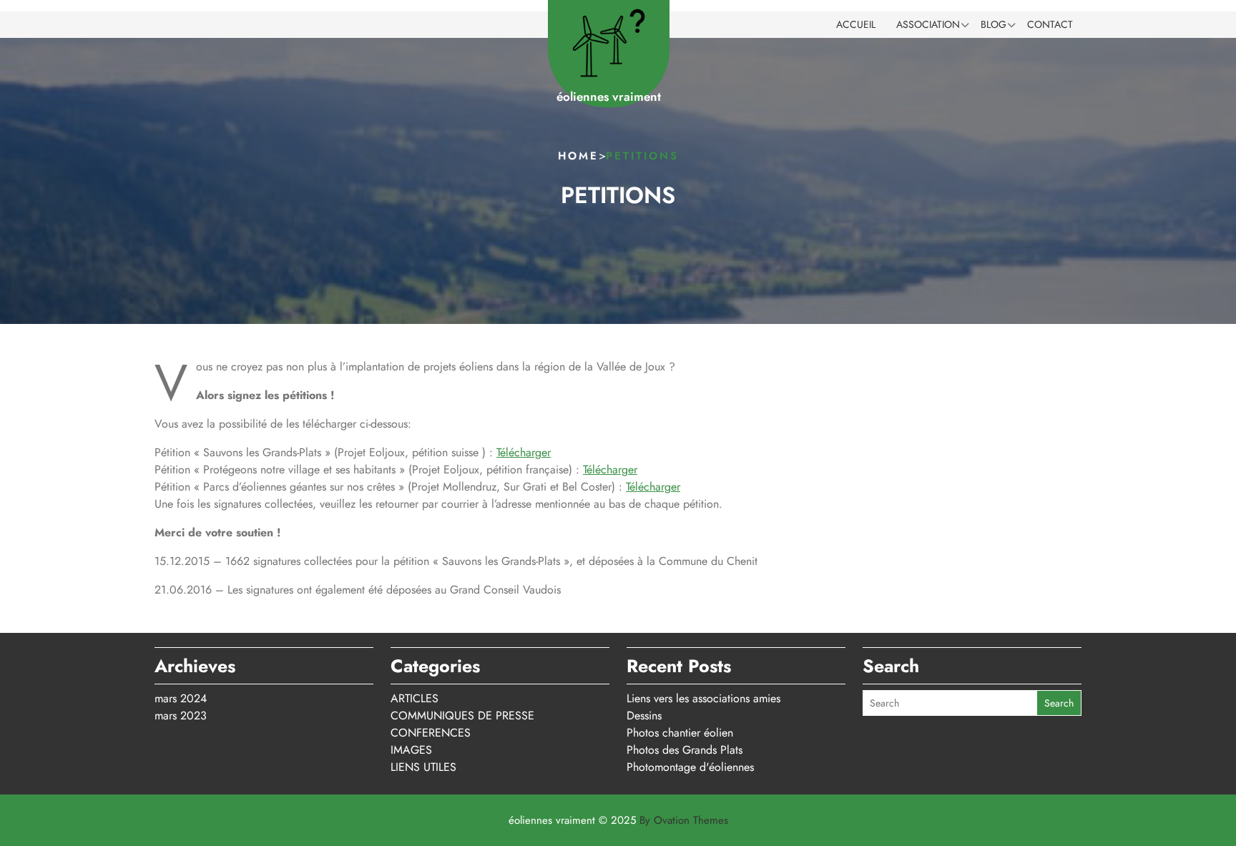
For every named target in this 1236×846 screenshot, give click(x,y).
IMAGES (411, 750)
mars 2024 (180, 698)
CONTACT (1050, 24)
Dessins (644, 715)
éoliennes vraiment (608, 96)
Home (578, 156)
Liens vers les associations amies (703, 698)
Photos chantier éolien (680, 732)
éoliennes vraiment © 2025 (618, 820)
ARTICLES (414, 698)
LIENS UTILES (423, 767)
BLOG (993, 24)
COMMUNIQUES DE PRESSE (462, 715)
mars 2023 (180, 715)
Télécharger (523, 452)
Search (1059, 703)
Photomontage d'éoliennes (690, 767)
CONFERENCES (431, 732)
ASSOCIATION (928, 24)
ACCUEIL (856, 24)
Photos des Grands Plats (684, 750)
